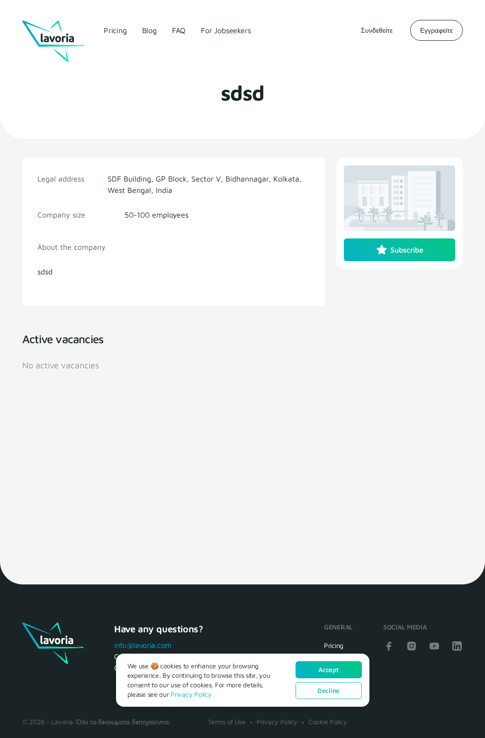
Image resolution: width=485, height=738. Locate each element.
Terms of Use (227, 722)
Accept (328, 669)
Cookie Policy (327, 722)
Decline (328, 690)
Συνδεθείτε (377, 30)
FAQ (179, 30)
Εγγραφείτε (436, 30)
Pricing (115, 30)
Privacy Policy (277, 722)
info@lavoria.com (142, 645)
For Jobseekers (226, 30)
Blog (149, 30)
